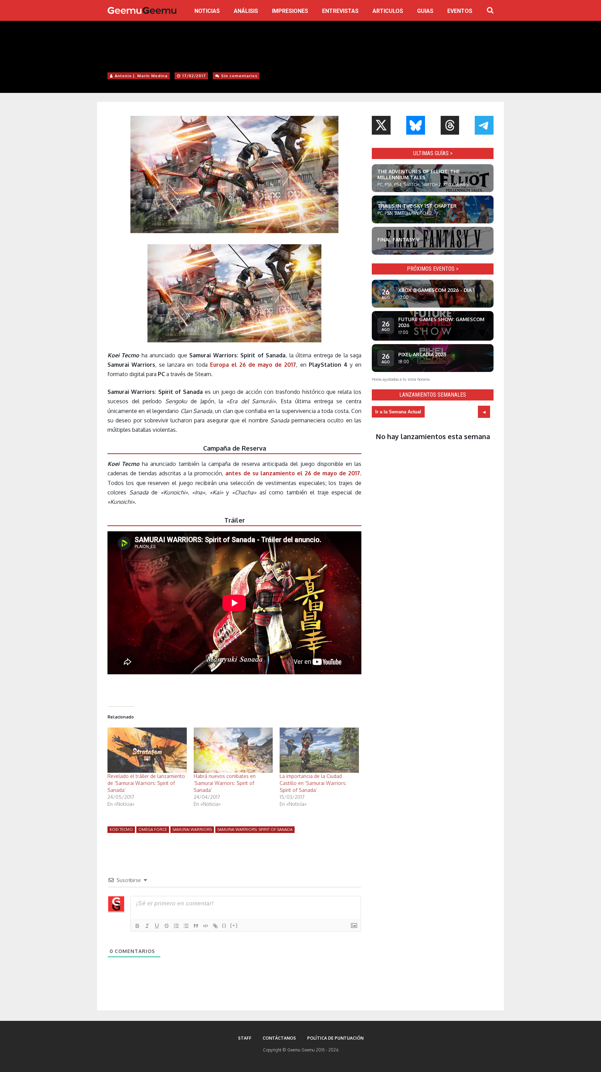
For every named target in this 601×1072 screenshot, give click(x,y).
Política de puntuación (335, 1038)
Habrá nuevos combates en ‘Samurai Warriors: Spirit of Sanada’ (225, 783)
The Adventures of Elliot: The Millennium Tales (418, 174)
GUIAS (425, 11)
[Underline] (157, 926)
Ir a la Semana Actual (398, 411)
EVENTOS (459, 11)
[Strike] (166, 926)
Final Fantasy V (398, 240)
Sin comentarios (239, 75)
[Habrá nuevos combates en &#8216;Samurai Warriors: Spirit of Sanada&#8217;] (233, 750)
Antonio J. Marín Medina (141, 75)
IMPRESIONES (290, 11)
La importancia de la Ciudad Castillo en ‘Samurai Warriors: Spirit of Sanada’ (313, 783)
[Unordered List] (186, 926)
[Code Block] (205, 926)
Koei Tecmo (121, 829)
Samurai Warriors (192, 829)
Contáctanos (279, 1038)
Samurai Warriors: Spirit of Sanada (255, 829)
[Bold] (137, 926)
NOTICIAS (207, 11)
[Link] (215, 926)
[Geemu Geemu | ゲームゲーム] (141, 10)
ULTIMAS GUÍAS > (432, 153)
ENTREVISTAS (340, 11)
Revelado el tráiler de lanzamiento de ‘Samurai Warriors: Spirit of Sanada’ (146, 783)
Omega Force (152, 829)
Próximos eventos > (432, 268)
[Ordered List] (176, 926)
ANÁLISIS (246, 11)
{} (224, 925)
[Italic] (147, 926)
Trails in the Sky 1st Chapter (417, 206)
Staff (244, 1038)
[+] (234, 925)
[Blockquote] (196, 926)
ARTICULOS (387, 11)
